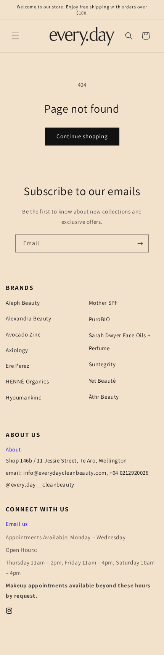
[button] (15, 35)
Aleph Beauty (23, 302)
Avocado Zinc (23, 334)
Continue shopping (82, 136)
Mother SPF (103, 302)
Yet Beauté (102, 380)
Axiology (17, 350)
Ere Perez (17, 365)
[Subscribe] (140, 243)
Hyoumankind (24, 397)
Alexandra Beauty (28, 318)
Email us (17, 523)
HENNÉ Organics (27, 381)
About (13, 449)
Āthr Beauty (104, 396)
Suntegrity (102, 364)
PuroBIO (99, 319)
